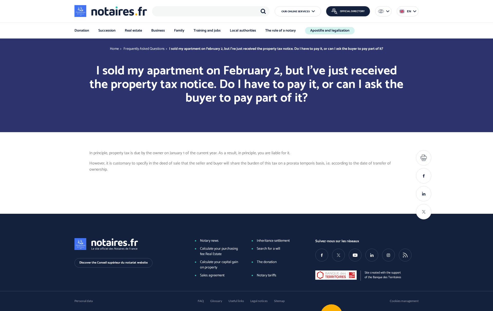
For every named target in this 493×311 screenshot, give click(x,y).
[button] (298, 11)
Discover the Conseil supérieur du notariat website (113, 262)
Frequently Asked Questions (144, 49)
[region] (211, 11)
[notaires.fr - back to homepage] (110, 11)
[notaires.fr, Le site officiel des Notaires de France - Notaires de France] (126, 244)
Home (114, 49)
